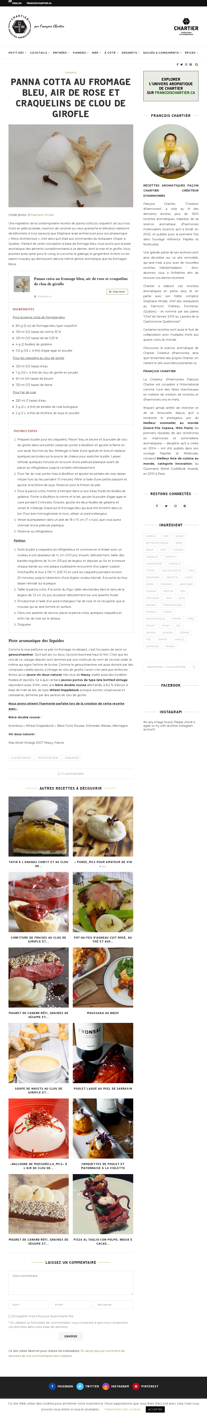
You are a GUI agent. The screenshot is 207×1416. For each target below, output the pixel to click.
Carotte (170, 556)
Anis (165, 536)
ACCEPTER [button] (155, 1409)
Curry (189, 577)
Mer (95, 52)
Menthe (168, 591)
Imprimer (118, 291)
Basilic (179, 536)
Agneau (151, 536)
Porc (191, 618)
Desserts (129, 52)
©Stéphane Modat (41, 215)
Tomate (162, 639)
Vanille (179, 639)
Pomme (176, 618)
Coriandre (152, 577)
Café (163, 549)
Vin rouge (152, 646)
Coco (191, 570)
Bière (178, 542)
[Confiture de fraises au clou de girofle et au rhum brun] (38, 902)
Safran (150, 632)
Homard (151, 591)
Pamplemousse (172, 605)
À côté (110, 52)
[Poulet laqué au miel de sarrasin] (103, 1053)
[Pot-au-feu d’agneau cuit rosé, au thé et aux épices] (103, 902)
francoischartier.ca (39, 3)
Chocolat (175, 563)
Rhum (165, 625)
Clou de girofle (21, 757)
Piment (167, 611)
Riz (178, 625)
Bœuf (149, 549)
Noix (169, 598)
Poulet (150, 625)
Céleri (150, 584)
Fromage (166, 584)
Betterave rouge (157, 542)
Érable (170, 646)
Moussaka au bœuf (103, 1013)
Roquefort (72, 757)
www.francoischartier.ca (179, 363)
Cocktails (38, 52)
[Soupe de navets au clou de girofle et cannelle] (38, 1053)
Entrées (60, 52)
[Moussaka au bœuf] (103, 977)
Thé (148, 639)
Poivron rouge (155, 618)
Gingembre (186, 584)
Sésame (184, 632)
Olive (182, 598)
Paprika (151, 611)
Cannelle (152, 556)
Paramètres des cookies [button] (123, 1409)
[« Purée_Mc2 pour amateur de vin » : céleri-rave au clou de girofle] (103, 826)
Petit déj (16, 52)
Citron (150, 570)
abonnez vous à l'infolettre (164, 273)
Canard (178, 549)
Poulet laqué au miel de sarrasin (103, 1088)
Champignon (154, 563)
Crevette (172, 577)
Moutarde (152, 598)
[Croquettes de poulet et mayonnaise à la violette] (103, 1128)
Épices (190, 52)
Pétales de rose (48, 757)
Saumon (168, 632)
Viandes (79, 52)
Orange (151, 605)
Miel (183, 591)
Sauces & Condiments (161, 52)
